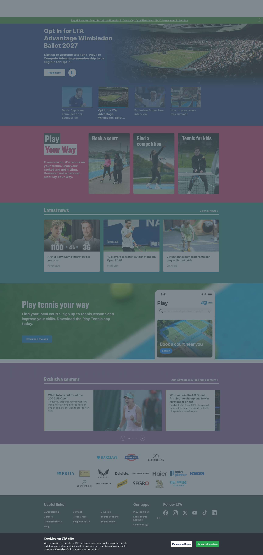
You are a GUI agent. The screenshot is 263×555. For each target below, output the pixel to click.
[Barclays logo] (107, 457)
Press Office (80, 516)
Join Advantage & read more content (193, 379)
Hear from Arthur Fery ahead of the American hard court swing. (79, 60)
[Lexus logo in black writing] (155, 457)
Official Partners (53, 521)
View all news (208, 210)
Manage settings (181, 544)
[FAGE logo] (131, 457)
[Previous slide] (123, 438)
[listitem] (66, 473)
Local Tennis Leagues (140, 518)
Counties (106, 511)
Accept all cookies (207, 544)
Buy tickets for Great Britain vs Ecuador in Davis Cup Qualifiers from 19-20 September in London (129, 20)
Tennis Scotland (110, 516)
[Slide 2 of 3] (132, 438)
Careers (48, 516)
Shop (46, 526)
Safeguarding (51, 511)
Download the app (37, 338)
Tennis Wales (108, 521)
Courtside (138, 524)
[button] (72, 72)
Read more (54, 72)
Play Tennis (139, 511)
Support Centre (81, 521)
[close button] (260, 20)
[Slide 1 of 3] (129, 438)
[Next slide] (142, 438)
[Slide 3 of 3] (136, 438)
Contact (77, 511)
